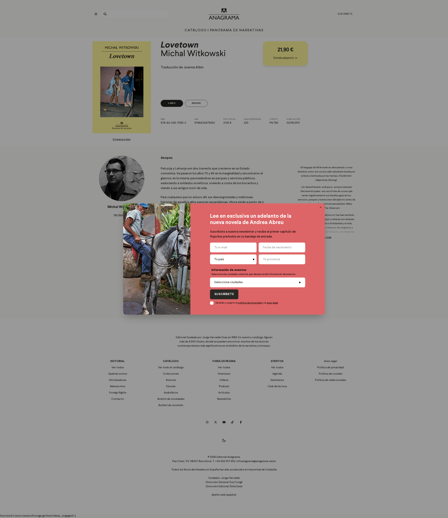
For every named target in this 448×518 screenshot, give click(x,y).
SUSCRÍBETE (224, 294)
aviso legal (272, 303)
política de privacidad (250, 303)
